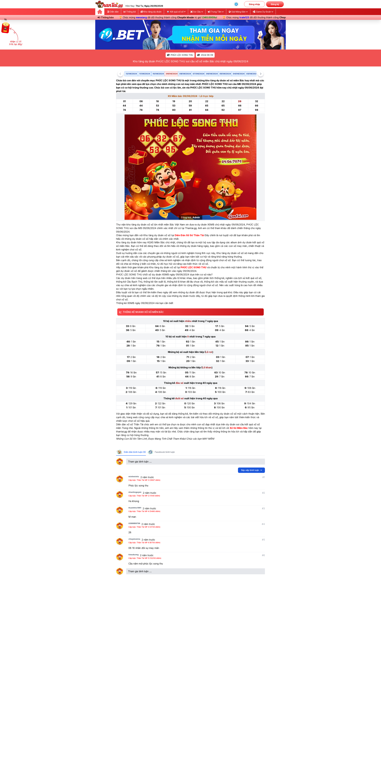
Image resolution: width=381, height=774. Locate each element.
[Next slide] (260, 74)
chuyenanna (134, 539)
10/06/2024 (158, 74)
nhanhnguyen (134, 492)
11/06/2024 (144, 74)
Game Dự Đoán (263, 11)
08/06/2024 (185, 74)
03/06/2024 (252, 74)
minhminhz (133, 476)
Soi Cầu (197, 11)
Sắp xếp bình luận (250, 470)
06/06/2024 (212, 74)
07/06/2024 (198, 74)
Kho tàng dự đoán (152, 11)
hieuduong (133, 554)
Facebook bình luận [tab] (165, 452)
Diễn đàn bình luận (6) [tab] (135, 452)
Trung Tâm (216, 11)
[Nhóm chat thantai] (236, 4)
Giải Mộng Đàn (238, 11)
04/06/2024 (238, 74)
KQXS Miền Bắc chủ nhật (161, 242)
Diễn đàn (114, 11)
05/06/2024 (225, 74)
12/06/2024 (131, 74)
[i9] (190, 35)
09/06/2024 (171, 74)
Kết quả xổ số (176, 11)
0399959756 (134, 523)
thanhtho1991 (134, 508)
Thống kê (131, 11)
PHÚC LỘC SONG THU (182, 55)
